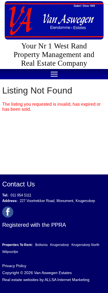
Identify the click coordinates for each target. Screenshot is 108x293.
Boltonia (41, 245)
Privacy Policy (14, 266)
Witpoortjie (10, 252)
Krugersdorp (59, 245)
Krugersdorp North (85, 245)
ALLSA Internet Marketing (67, 279)
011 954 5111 (21, 195)
